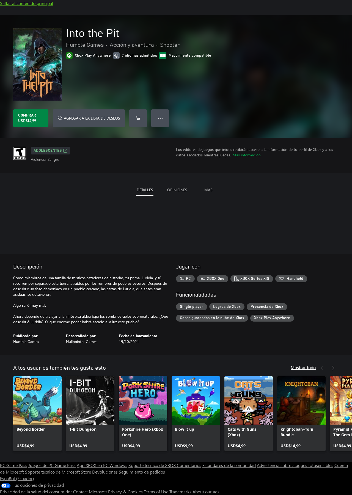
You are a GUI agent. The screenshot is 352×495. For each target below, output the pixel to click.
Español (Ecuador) (17, 478)
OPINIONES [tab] (177, 189)
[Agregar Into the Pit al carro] (138, 118)
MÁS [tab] (208, 189)
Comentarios (189, 465)
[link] (37, 413)
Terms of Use (156, 491)
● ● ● (160, 118)
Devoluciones (105, 472)
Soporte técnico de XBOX (152, 465)
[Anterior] (322, 368)
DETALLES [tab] (145, 189)
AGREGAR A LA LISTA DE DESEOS (92, 118)
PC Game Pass (13, 465)
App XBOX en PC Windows (102, 465)
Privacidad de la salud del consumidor (36, 491)
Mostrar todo (303, 367)
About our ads (206, 491)
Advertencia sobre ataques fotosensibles (295, 465)
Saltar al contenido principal (26, 3)
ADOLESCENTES (48, 151)
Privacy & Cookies (125, 491)
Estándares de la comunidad (229, 465)
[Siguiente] (333, 368)
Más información (247, 154)
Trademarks (180, 491)
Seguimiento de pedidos (142, 472)
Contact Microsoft (90, 491)
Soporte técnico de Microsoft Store (58, 472)
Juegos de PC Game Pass (52, 465)
